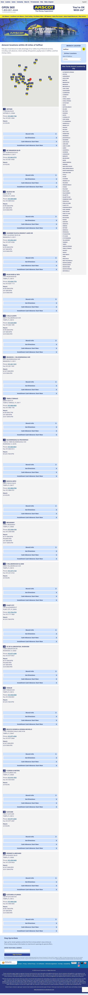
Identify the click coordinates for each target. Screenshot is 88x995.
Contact (20, 963)
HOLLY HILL (66, 131)
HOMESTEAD (66, 133)
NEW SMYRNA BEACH (68, 168)
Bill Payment (48, 16)
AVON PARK (66, 78)
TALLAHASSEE (66, 240)
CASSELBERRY (66, 90)
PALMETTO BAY (66, 197)
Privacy (25, 963)
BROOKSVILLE (66, 86)
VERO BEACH (66, 254)
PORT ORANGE (66, 209)
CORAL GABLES (66, 99)
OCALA (64, 174)
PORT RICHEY (66, 211)
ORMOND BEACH (67, 185)
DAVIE (64, 105)
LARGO (64, 148)
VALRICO (65, 250)
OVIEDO (65, 187)
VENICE (64, 252)
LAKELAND (65, 144)
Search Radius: (67, 56)
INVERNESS (65, 135)
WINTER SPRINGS (67, 269)
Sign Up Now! (17, 954)
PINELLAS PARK (67, 203)
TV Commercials (35, 2)
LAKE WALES (66, 142)
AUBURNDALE (66, 76)
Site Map (60, 963)
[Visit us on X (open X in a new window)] (82, 963)
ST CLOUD (65, 236)
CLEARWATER (66, 92)
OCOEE (64, 176)
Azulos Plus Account (57, 16)
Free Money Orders (38, 16)
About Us (26, 2)
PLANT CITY (66, 205)
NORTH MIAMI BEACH (68, 170)
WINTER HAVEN (67, 264)
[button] (29, 83)
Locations (7, 2)
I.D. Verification (40, 963)
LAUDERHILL (66, 150)
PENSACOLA (66, 201)
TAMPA (64, 244)
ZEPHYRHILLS (66, 271)
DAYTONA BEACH (67, 107)
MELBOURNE (66, 158)
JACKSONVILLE (66, 137)
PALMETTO (65, 195)
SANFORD (65, 221)
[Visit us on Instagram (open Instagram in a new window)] (79, 966)
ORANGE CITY (66, 180)
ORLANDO (65, 183)
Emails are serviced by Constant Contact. (65, 958)
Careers (13, 2)
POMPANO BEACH (67, 207)
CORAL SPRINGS (67, 101)
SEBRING (65, 226)
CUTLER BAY (66, 103)
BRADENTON (66, 82)
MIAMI (64, 160)
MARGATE (65, 156)
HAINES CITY (66, 125)
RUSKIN (65, 219)
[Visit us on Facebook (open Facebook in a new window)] (79, 963)
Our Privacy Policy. (78, 958)
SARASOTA (65, 223)
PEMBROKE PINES (67, 199)
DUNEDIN (65, 113)
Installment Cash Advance (17, 16)
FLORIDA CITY (66, 117)
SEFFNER (65, 228)
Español (84, 2)
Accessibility (67, 963)
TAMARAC (65, 242)
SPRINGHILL (66, 232)
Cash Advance (5, 16)
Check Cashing (28, 16)
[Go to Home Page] (44, 11)
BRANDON (65, 84)
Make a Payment (48, 2)
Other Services (82, 16)
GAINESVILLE (66, 123)
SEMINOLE (65, 230)
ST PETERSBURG (67, 238)
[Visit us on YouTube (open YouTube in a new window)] (85, 963)
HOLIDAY (65, 129)
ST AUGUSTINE (66, 234)
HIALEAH (65, 127)
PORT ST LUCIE (66, 213)
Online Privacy (31, 963)
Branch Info (30, 134)
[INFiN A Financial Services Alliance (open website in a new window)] (74, 963)
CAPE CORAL (66, 88)
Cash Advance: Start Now (30, 141)
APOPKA (65, 74)
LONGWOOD (66, 154)
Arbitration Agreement (51, 963)
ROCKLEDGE (66, 217)
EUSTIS (64, 115)
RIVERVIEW (65, 215)
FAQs (41, 2)
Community (20, 2)
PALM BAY (65, 189)
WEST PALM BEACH (67, 260)
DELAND (65, 109)
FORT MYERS (66, 119)
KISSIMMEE (65, 139)
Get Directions (30, 138)
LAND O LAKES (66, 146)
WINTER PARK (66, 267)
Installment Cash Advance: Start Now (30, 145)
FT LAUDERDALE (67, 121)
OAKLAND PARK (67, 172)
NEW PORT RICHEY (67, 166)
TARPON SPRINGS (67, 246)
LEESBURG (65, 152)
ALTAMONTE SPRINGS (68, 72)
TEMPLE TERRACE (67, 248)
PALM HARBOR (66, 193)
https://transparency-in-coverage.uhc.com (44, 989)
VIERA (64, 256)
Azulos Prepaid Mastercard (70, 16)
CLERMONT (65, 94)
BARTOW (65, 80)
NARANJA (65, 164)
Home (2, 2)
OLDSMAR (65, 178)
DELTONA (65, 111)
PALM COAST (66, 191)
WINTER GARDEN (67, 262)
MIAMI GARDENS (67, 162)
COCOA (64, 96)
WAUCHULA (66, 258)
